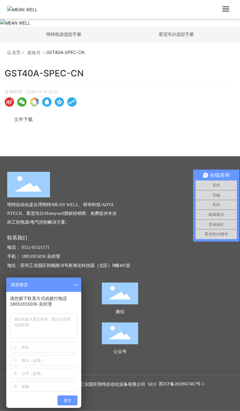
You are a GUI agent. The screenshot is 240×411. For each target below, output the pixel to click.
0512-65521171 (35, 247)
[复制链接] (72, 102)
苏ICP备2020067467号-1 (181, 384)
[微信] (22, 102)
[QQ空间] (59, 102)
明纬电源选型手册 (63, 34)
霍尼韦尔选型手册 (176, 34)
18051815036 (34, 256)
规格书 (33, 52)
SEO (152, 384)
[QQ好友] (47, 102)
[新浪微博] (9, 102)
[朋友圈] (34, 102)
